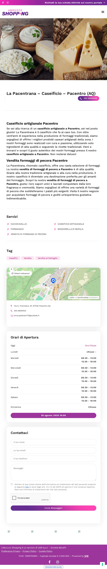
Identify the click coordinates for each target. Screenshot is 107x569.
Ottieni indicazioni (22, 273)
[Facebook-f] (3, 3)
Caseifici (13, 258)
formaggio (17, 229)
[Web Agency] (86, 556)
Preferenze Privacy (10, 551)
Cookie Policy (45, 551)
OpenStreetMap (82, 297)
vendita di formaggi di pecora (28, 234)
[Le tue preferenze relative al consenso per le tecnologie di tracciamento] (102, 564)
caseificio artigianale (71, 224)
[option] (27, 49)
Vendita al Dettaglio (48, 258)
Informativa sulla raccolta (53, 567)
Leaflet (71, 297)
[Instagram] (8, 3)
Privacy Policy (29, 551)
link (27, 487)
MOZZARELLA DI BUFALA (70, 229)
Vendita (27, 258)
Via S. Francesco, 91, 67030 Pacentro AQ (32, 306)
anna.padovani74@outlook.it (26, 315)
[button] (103, 12)
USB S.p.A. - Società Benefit (52, 547)
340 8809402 (90, 98)
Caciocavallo (19, 224)
